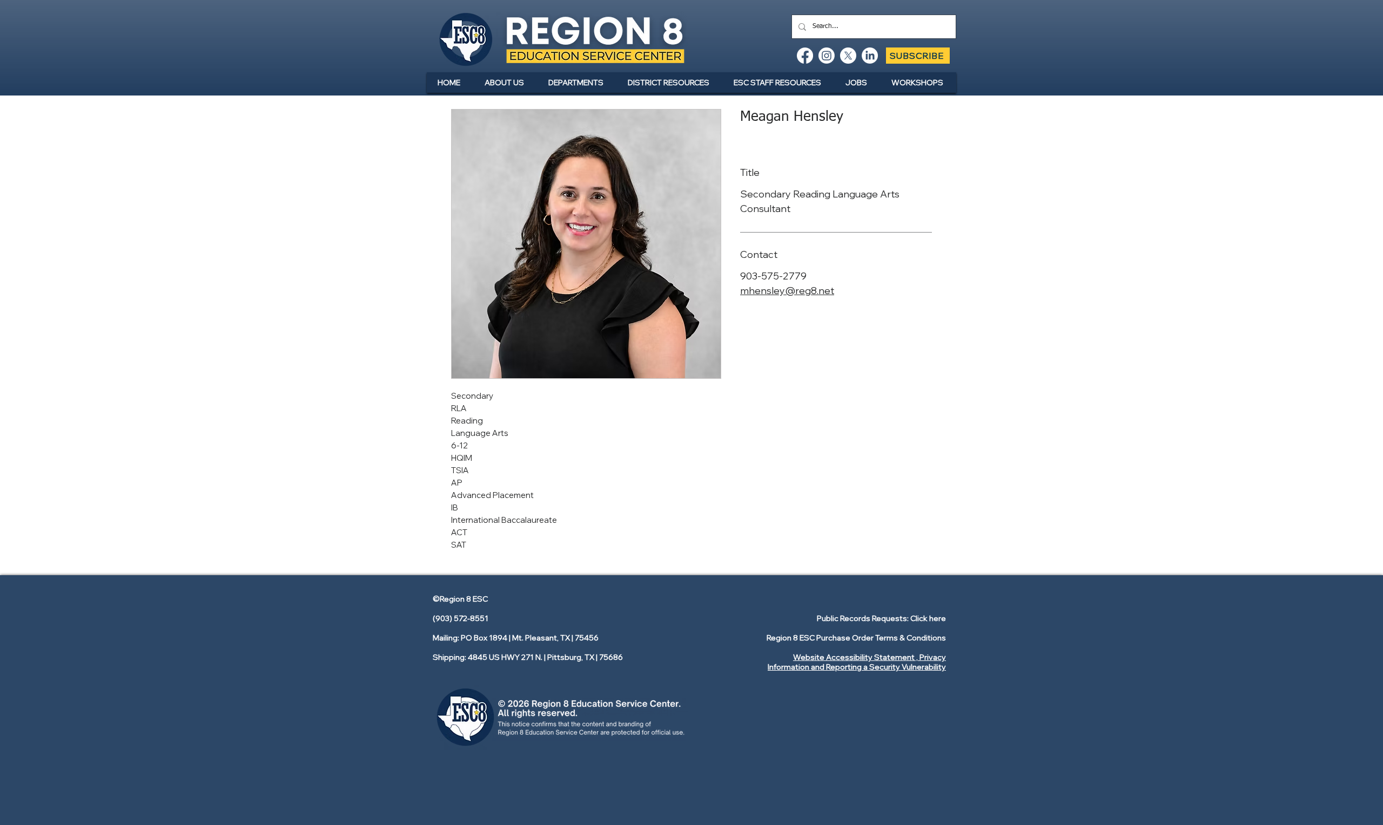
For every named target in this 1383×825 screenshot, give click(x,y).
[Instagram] (826, 55)
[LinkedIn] (870, 55)
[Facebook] (805, 55)
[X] (848, 55)
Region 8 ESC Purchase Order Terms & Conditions (856, 638)
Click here (928, 618)
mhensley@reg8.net (787, 290)
